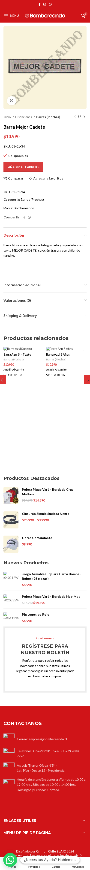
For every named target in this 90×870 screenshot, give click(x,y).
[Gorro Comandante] (10, 544)
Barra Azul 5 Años (58, 354)
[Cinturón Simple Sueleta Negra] (10, 519)
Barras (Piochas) (48, 117)
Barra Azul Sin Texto (17, 354)
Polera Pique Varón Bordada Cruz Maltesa (47, 491)
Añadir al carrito (23, 167)
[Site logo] (45, 15)
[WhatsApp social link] (50, 4)
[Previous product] (75, 117)
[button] (10, 860)
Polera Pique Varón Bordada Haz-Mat (51, 596)
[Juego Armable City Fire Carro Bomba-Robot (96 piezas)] (10, 579)
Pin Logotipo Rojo (35, 614)
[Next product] (84, 117)
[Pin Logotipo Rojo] (10, 617)
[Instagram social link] (45, 4)
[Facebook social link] (39, 4)
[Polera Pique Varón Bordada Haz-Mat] (10, 599)
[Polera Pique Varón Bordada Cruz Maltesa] (10, 495)
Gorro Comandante (37, 538)
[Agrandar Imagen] (11, 100)
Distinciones (24, 117)
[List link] (45, 753)
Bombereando (24, 208)
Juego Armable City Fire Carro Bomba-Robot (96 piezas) (51, 576)
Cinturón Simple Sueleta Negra (45, 514)
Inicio (7, 117)
